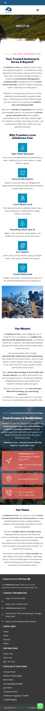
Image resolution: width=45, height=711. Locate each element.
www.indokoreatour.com (28, 479)
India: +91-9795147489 (15, 598)
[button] (5, 2)
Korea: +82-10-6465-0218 (17, 604)
